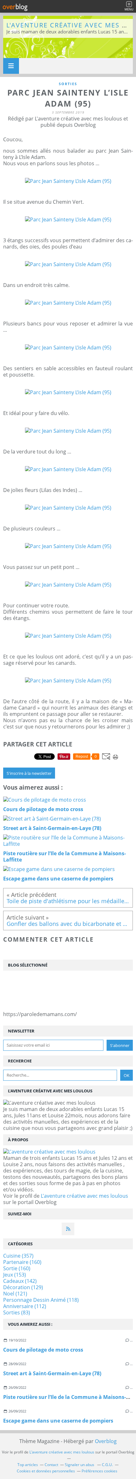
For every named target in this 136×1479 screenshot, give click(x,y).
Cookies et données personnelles (46, 1471)
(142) (20, 1280)
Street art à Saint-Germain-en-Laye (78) (52, 1373)
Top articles (27, 1464)
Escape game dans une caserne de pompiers (58, 1420)
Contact (51, 1464)
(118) (41, 1299)
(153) (14, 1274)
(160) (22, 1262)
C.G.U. (107, 1464)
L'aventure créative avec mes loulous (84, 1195)
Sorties (68, 83)
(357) (18, 1255)
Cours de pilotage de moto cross (43, 1349)
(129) (23, 1287)
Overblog (106, 1441)
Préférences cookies (99, 1471)
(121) (15, 1293)
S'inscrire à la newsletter (29, 773)
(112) (24, 1306)
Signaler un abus (80, 1464)
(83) (16, 1312)
